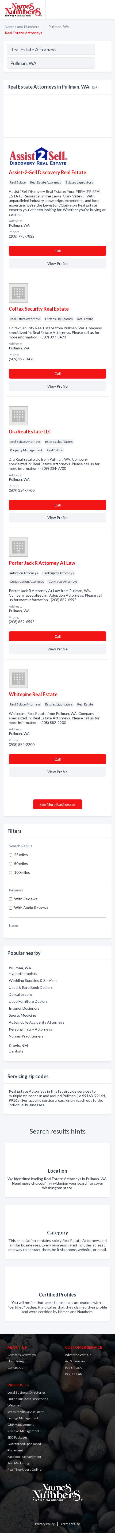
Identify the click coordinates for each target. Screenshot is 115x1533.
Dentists (16, 1051)
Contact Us (15, 1368)
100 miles (22, 872)
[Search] (103, 63)
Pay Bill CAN (73, 1374)
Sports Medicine (22, 1015)
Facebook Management (24, 1457)
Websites (14, 1405)
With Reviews (25, 899)
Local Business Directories (26, 1392)
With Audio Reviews (31, 907)
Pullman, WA (58, 26)
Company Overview (21, 1355)
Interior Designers (24, 1008)
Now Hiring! (16, 1361)
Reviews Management (23, 1431)
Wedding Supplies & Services (33, 980)
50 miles (21, 863)
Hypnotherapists (23, 973)
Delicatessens (21, 994)
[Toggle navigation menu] (108, 9)
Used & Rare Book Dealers (31, 987)
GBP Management (20, 1425)
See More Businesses (58, 804)
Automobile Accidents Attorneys (36, 1022)
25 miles (21, 854)
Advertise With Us (78, 1355)
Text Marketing (18, 1463)
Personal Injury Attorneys (30, 1029)
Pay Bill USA (73, 1368)
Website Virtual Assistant (25, 1412)
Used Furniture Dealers (28, 1001)
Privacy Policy (45, 1524)
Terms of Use (70, 1524)
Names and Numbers (22, 26)
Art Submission (76, 1361)
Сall (58, 251)
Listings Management (22, 1418)
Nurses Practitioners (26, 1036)
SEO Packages (17, 1437)
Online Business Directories (27, 1399)
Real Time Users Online (24, 1469)
